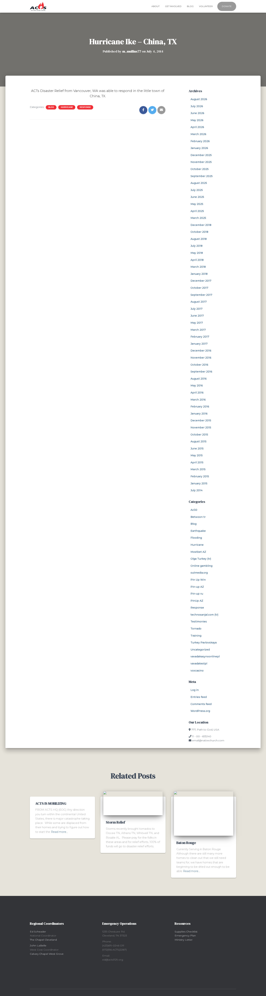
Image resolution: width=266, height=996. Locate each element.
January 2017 (199, 343)
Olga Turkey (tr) (201, 558)
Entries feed (199, 697)
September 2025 (202, 176)
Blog (190, 6)
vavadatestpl (199, 663)
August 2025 (199, 183)
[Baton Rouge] (203, 813)
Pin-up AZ (197, 586)
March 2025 (198, 218)
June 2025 (197, 197)
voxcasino (197, 670)
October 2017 (199, 287)
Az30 (194, 509)
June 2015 (197, 448)
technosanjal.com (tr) (204, 614)
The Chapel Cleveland (43, 939)
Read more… (59, 831)
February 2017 (200, 336)
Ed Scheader (38, 931)
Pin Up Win (198, 579)
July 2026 (197, 106)
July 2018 (196, 245)
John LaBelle (38, 945)
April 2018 (197, 260)
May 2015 (197, 455)
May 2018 (197, 252)
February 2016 (200, 406)
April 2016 (197, 392)
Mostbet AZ (198, 551)
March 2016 (198, 399)
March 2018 (198, 266)
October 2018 (199, 231)
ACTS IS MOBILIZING (50, 803)
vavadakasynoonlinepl (205, 656)
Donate (227, 6)
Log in (195, 690)
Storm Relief (115, 822)
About (155, 6)
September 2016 (201, 371)
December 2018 (201, 225)
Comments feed (201, 704)
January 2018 (199, 273)
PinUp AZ (197, 600)
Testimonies (199, 621)
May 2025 (197, 204)
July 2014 (196, 490)
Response (85, 107)
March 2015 (198, 469)
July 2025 (197, 190)
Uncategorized (200, 649)
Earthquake (198, 530)
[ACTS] (38, 6)
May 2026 (197, 120)
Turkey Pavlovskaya (204, 642)
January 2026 (199, 148)
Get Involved (173, 6)
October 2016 (199, 364)
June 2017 (197, 315)
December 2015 (201, 420)
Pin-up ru (197, 593)
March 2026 (198, 134)
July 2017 (196, 308)
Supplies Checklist (186, 931)
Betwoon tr (198, 517)
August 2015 (198, 441)
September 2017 (201, 294)
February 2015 (200, 476)
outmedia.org (199, 572)
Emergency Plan (185, 935)
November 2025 (201, 162)
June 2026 (197, 113)
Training (196, 635)
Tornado (196, 628)
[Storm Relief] (133, 803)
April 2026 (197, 127)
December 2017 (201, 280)
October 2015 (199, 434)
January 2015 (199, 483)
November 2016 (201, 357)
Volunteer (206, 6)
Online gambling (201, 565)
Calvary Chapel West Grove (47, 953)
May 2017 (197, 322)
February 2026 (200, 141)
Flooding (196, 537)
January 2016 (199, 413)
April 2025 (197, 211)
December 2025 (201, 155)
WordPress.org (200, 711)
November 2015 (201, 427)
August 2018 (199, 239)
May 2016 (197, 385)
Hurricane (67, 107)
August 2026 (199, 99)
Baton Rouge (186, 842)
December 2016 (201, 350)
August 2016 (199, 378)
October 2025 (200, 169)
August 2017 (199, 301)
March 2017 (198, 329)
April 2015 (197, 462)
